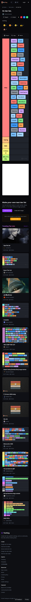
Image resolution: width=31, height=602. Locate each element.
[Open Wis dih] (15, 409)
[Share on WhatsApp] (27, 17)
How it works (4, 570)
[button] (14, 41)
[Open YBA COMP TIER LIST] (15, 335)
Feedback (19, 599)
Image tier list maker (6, 544)
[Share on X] (18, 17)
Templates (3, 562)
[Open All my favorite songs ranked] (15, 484)
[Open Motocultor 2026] (15, 434)
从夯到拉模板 (4, 564)
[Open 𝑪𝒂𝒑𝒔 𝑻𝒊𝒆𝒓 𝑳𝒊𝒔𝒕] (15, 235)
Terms (2, 579)
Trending (3, 559)
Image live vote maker (6, 551)
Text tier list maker (5, 546)
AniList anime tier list (6, 549)
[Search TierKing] (12, 2)
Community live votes (6, 590)
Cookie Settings (5, 581)
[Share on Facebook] (24, 17)
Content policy (4, 574)
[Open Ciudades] (15, 310)
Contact (3, 592)
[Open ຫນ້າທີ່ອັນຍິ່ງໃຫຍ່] (15, 285)
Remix (21, 35)
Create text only (7, 210)
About (2, 572)
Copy (14, 35)
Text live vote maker (6, 553)
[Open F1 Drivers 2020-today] (15, 384)
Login (24, 2)
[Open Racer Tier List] (15, 260)
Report (6, 17)
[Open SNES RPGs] (15, 508)
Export (7, 35)
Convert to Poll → (15, 219)
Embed (14, 17)
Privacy (3, 577)
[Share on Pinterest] (21, 17)
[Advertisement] (15, 179)
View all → (26, 226)
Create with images (19, 210)
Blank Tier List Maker (6, 587)
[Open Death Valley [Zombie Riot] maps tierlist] (15, 359)
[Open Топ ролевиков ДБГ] (15, 459)
